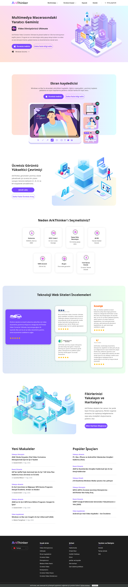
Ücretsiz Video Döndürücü (48, 576)
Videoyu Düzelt (78, 478)
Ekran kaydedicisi (64, 83)
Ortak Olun (72, 551)
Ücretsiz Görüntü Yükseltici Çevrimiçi (27, 167)
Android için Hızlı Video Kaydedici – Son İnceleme (92, 514)
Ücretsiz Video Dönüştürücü (44, 558)
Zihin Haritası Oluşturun (96, 426)
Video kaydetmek (18, 514)
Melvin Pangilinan (19, 520)
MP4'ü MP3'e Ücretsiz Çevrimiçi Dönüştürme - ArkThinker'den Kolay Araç (90, 491)
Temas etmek (102, 551)
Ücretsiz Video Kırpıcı (47, 573)
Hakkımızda (73, 548)
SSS (99, 554)
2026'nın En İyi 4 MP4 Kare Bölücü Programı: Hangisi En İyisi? (33, 503)
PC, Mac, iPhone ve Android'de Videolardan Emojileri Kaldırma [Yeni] (93, 458)
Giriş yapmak (111, 3)
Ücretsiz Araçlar (68, 3)
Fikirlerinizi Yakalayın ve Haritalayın (94, 398)
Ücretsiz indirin (23, 46)
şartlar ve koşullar (75, 560)
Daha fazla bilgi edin (43, 46)
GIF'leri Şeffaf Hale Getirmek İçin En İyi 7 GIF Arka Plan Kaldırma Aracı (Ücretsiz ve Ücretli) (33, 473)
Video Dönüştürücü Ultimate (46, 549)
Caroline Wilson (19, 478)
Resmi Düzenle (17, 469)
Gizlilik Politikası (74, 554)
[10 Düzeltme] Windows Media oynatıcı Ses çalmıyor (93, 481)
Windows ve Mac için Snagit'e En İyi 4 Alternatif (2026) (32, 517)
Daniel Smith (18, 463)
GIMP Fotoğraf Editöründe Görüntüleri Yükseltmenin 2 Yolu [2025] (94, 503)
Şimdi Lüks (23, 190)
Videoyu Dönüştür (18, 454)
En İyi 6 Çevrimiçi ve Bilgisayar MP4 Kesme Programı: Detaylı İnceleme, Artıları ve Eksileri (32, 488)
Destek (95, 3)
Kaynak (84, 3)
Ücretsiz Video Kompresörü (44, 568)
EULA (70, 557)
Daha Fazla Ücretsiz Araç (23, 196)
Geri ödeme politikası (76, 567)
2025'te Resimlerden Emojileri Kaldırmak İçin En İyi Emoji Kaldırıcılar (92, 470)
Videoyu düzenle (17, 484)
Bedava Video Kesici (46, 563)
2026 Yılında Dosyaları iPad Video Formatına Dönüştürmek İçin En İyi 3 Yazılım (29, 458)
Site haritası (73, 563)
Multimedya (52, 3)
